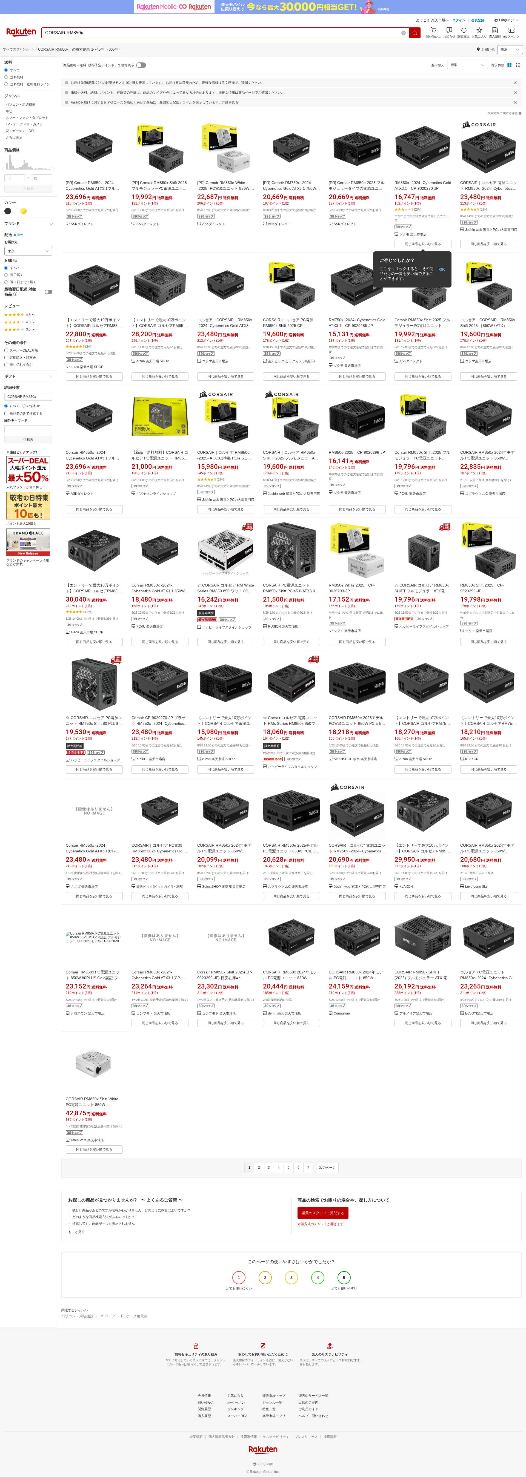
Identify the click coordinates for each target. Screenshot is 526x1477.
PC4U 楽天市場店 (412, 494)
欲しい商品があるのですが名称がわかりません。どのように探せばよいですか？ (131, 1210)
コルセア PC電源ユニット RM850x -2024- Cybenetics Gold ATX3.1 (488, 978)
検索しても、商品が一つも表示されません (103, 1223)
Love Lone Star (476, 887)
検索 (30, 189)
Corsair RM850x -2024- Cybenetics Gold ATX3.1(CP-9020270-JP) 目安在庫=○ (91, 851)
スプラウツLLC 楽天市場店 (485, 494)
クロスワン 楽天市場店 (87, 1013)
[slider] (4, 169)
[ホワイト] (15, 211)
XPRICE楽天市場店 (150, 759)
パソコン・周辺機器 (77, 1316)
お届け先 (11, 242)
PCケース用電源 (134, 1316)
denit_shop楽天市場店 (284, 1013)
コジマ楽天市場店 (215, 361)
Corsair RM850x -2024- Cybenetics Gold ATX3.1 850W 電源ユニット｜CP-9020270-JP (159, 591)
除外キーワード (15, 420)
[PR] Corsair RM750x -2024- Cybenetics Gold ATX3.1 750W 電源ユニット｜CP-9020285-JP (290, 188)
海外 (20, 235)
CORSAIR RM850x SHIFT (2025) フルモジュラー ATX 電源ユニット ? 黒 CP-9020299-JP (423, 978)
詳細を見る (230, 102)
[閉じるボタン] (515, 82)
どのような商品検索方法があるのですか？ (103, 1217)
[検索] (415, 32)
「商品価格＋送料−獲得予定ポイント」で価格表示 (97, 65)
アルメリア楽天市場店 (415, 1013)
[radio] (6, 70)
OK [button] (442, 269)
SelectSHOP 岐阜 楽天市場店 (355, 759)
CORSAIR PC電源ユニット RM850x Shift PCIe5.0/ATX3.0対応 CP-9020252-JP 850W (291, 591)
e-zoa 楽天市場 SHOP (87, 367)
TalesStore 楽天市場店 (87, 1140)
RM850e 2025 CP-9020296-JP (357, 452)
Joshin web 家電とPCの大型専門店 (491, 230)
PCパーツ (107, 1316)
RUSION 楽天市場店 (283, 626)
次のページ (327, 1167)
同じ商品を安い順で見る (423, 244)
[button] (506, 21)
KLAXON (472, 759)
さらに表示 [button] (14, 137)
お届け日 (11, 260)
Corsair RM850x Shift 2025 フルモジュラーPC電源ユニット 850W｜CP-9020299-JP (422, 326)
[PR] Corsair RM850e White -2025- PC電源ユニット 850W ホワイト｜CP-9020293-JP (225, 188)
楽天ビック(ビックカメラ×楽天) (291, 361)
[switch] (48, 292)
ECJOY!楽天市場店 (479, 1013)
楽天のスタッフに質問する (323, 1213)
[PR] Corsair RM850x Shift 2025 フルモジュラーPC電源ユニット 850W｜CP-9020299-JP (159, 188)
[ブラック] (7, 211)
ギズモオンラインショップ (156, 494)
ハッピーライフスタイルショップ (226, 627)
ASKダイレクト (82, 224)
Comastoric (342, 1013)
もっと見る (76, 1232)
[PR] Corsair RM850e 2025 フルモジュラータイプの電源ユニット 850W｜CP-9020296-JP (356, 188)
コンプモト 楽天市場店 (153, 1013)
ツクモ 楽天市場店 (413, 234)
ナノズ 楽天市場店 (84, 887)
